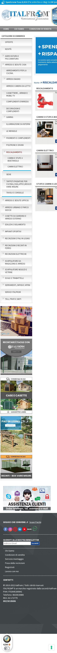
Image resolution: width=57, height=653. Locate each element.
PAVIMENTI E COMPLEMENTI (18, 138)
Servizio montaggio (14, 559)
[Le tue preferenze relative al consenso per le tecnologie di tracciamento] (51, 647)
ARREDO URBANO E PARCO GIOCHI (17, 208)
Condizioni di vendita (15, 554)
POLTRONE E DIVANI (15, 145)
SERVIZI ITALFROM (13, 292)
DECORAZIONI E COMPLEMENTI (13, 110)
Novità (8, 49)
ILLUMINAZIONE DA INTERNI (18, 124)
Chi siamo (19, 29)
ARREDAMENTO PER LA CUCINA (16, 72)
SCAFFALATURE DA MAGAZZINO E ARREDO (15, 262)
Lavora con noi (12, 571)
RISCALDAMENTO (14, 152)
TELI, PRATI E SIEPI (13, 299)
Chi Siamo (9, 550)
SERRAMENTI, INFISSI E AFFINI (17, 285)
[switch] (7, 648)
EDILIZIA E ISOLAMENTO (15, 224)
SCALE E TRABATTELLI (14, 278)
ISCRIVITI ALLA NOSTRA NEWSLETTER (22, 540)
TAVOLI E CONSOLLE (15, 192)
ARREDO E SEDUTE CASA (15, 64)
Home (6, 29)
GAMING (9, 117)
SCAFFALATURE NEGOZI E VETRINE (16, 271)
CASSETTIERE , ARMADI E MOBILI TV (17, 94)
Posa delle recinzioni (15, 563)
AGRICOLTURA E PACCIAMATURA (12, 57)
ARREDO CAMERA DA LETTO (18, 86)
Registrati (9, 567)
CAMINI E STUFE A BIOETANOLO (15, 159)
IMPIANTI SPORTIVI (13, 231)
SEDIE (8, 174)
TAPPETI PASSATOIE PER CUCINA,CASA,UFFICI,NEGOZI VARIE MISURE (18, 184)
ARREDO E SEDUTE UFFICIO (17, 200)
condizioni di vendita (40, 29)
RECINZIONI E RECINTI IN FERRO (16, 246)
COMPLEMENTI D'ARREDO (17, 101)
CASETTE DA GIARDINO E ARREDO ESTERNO (15, 217)
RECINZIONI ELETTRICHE (16, 254)
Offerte (9, 42)
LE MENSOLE (11, 131)
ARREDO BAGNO (13, 79)
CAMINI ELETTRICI (15, 166)
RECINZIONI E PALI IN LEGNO (17, 238)
